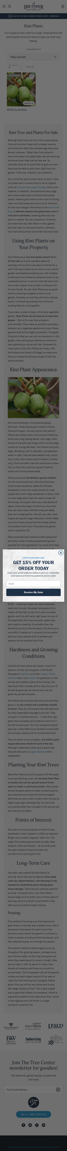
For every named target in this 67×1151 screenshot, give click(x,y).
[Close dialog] (60, 552)
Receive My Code (33, 592)
